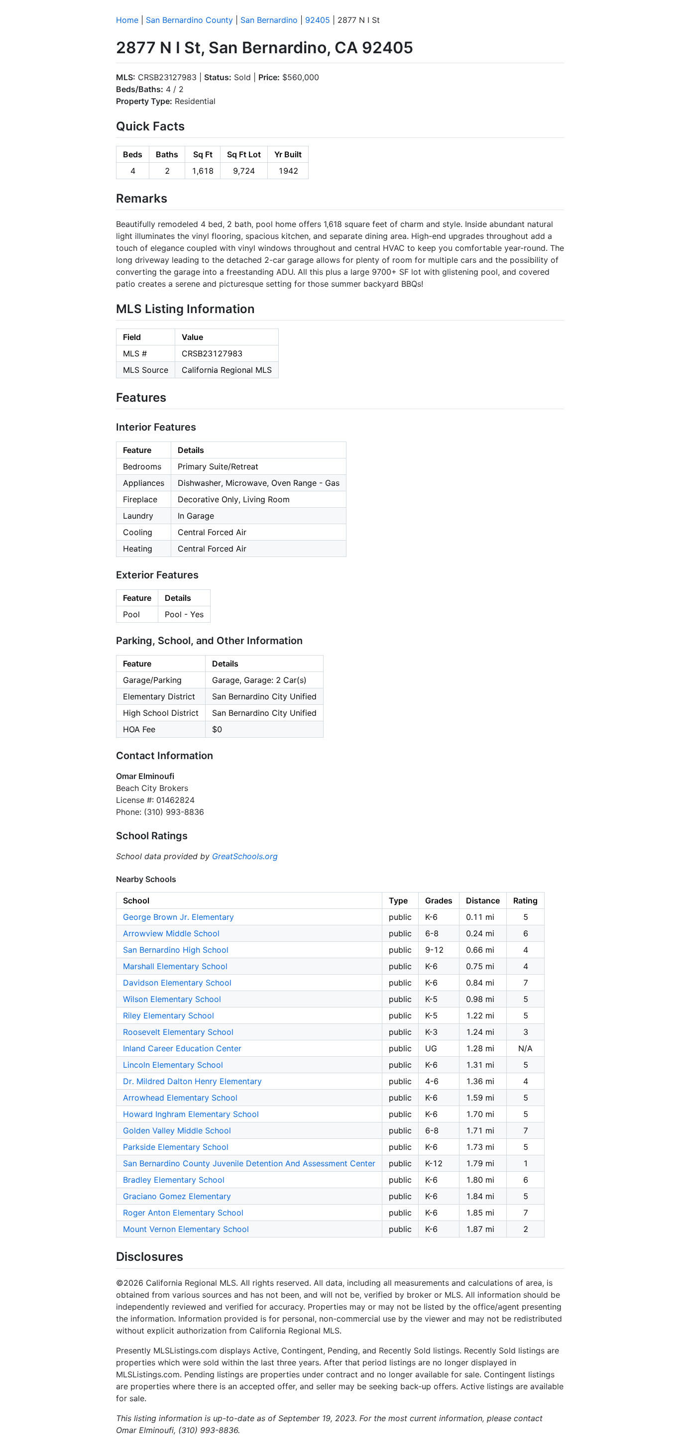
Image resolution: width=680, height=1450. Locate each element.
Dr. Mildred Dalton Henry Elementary (192, 1081)
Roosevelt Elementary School (178, 1032)
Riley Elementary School (168, 1015)
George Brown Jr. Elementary (178, 917)
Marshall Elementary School (175, 966)
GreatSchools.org (245, 856)
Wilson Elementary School (172, 999)
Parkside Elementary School (175, 1147)
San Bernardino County (189, 20)
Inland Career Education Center (182, 1048)
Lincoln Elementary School (173, 1065)
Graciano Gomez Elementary (177, 1196)
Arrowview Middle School (171, 933)
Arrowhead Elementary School (180, 1098)
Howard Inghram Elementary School (191, 1114)
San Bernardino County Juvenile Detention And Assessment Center (249, 1163)
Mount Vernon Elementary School (186, 1229)
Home (127, 20)
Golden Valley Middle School (177, 1130)
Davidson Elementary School (177, 983)
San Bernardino (269, 20)
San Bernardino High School (175, 950)
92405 (317, 20)
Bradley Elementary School (174, 1180)
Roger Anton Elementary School (183, 1213)
